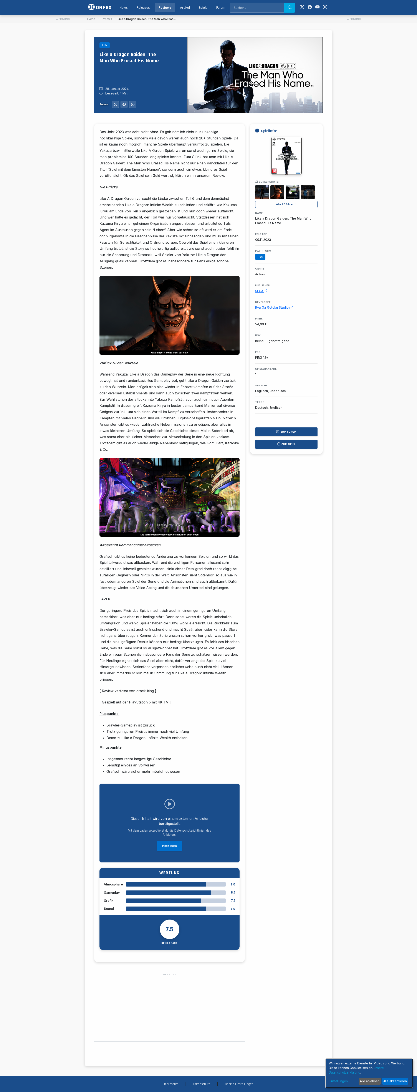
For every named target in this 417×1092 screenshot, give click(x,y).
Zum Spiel (288, 444)
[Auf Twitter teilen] (115, 104)
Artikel (185, 7)
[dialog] (369, 1073)
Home (91, 19)
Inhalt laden (169, 846)
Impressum (171, 1084)
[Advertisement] (63, 87)
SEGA (259, 291)
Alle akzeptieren (395, 1081)
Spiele (203, 7)
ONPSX (103, 7)
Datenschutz (201, 1084)
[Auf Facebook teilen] (124, 104)
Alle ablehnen (369, 1081)
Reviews (165, 7)
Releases (143, 7)
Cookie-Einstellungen (239, 1084)
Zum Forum (288, 432)
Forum (220, 7)
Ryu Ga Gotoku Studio (272, 307)
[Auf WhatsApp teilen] (132, 104)
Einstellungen (338, 1081)
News (123, 7)
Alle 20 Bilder (285, 204)
